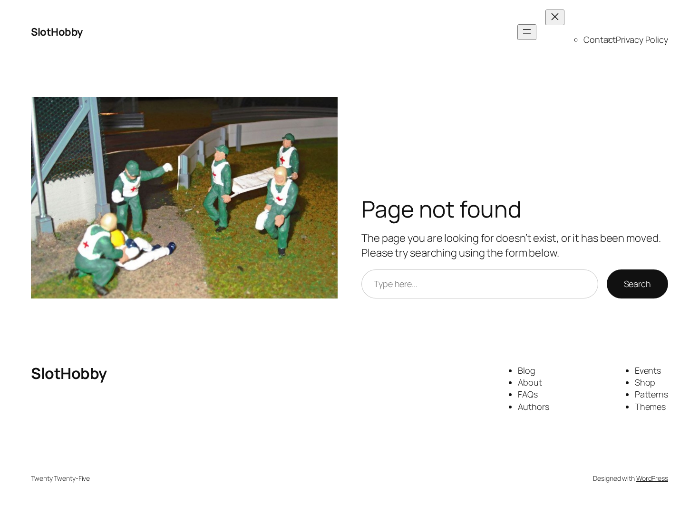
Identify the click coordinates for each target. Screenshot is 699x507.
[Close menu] (554, 17)
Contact (599, 39)
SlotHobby (57, 32)
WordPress (652, 478)
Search (637, 283)
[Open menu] (526, 32)
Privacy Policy (642, 39)
